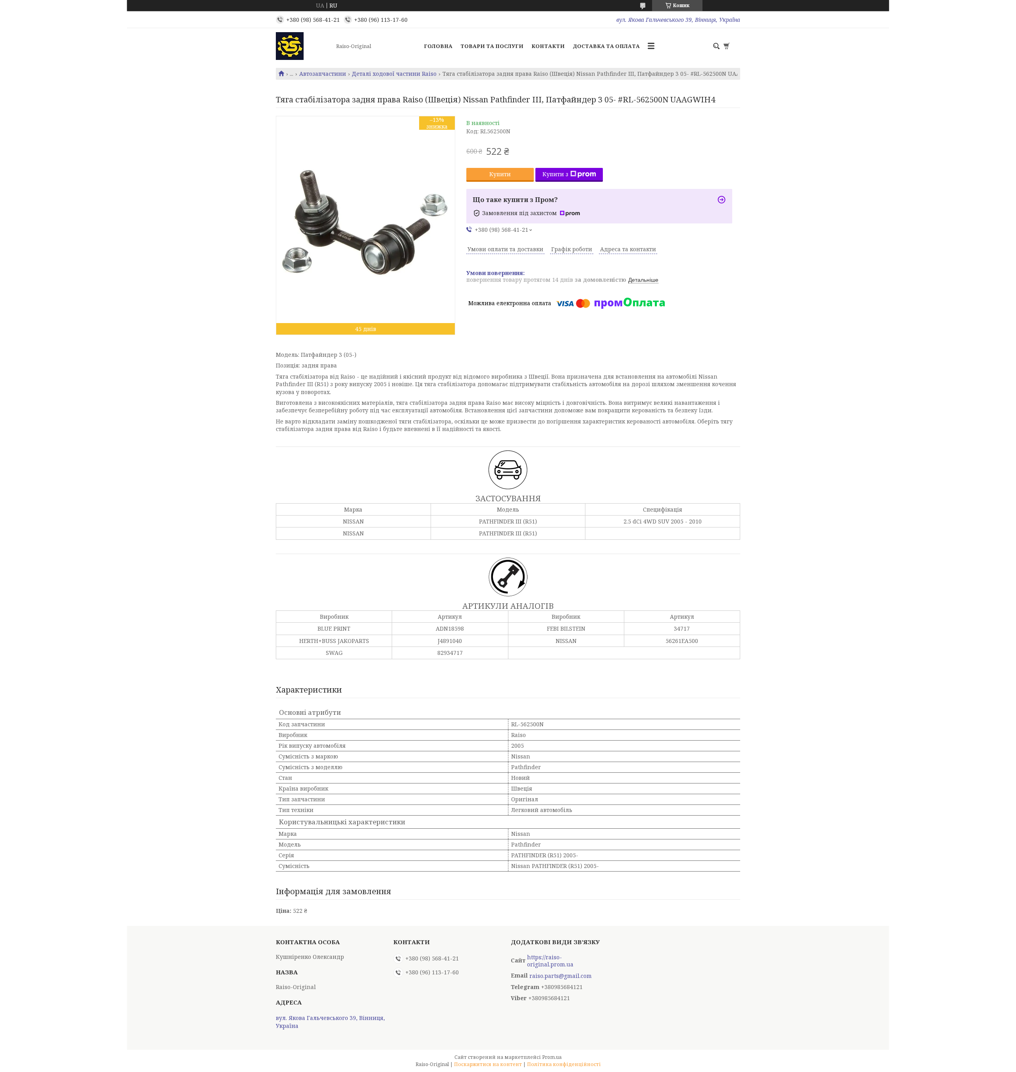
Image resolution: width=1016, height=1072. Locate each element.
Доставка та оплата (606, 46)
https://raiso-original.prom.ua (550, 961)
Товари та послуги (491, 46)
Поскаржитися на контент (488, 1064)
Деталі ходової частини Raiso (394, 74)
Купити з (555, 174)
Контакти (548, 46)
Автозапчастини (322, 74)
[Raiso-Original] (303, 46)
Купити (500, 174)
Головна (438, 46)
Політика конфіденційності (564, 1064)
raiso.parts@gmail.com (560, 976)
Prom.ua (552, 1057)
